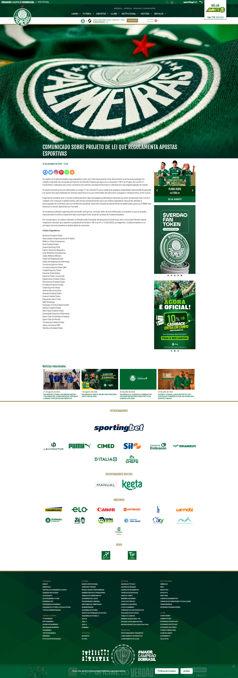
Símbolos (164, 584)
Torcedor (47, 581)
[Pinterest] (61, 172)
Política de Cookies (167, 671)
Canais (74, 14)
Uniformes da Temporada (92, 604)
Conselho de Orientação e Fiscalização (175, 601)
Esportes (101, 14)
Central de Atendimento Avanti (55, 590)
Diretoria (164, 595)
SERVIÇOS (158, 14)
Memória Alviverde (128, 598)
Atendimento (165, 636)
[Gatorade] (132, 509)
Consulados (47, 595)
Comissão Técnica (89, 587)
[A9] (158, 509)
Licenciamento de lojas (130, 639)
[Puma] (79, 446)
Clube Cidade (165, 616)
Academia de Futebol (90, 610)
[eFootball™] (119, 531)
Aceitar (186, 671)
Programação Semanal (91, 601)
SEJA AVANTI (175, 199)
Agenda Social (165, 618)
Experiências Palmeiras (52, 604)
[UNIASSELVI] (184, 446)
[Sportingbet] (119, 428)
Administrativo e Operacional (93, 593)
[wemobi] (184, 509)
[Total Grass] (106, 520)
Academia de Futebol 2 (90, 616)
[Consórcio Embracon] (158, 446)
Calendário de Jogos (90, 598)
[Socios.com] (54, 520)
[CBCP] (132, 555)
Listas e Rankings (127, 607)
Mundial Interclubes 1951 (131, 619)
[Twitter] (50, 172)
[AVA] (184, 520)
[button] (168, 275)
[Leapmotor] (53, 446)
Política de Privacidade (52, 639)
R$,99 (175, 191)
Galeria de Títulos (128, 584)
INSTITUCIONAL (129, 14)
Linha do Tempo (127, 595)
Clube (114, 14)
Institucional (166, 581)
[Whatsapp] (66, 172)
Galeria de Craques (128, 587)
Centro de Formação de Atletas (94, 613)
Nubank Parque (87, 607)
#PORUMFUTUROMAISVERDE (170, 607)
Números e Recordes (129, 604)
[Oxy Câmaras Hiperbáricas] (158, 520)
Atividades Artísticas (168, 624)
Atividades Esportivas (169, 621)
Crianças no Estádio (50, 593)
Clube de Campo (166, 633)
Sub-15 (84, 624)
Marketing (125, 630)
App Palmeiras (48, 621)
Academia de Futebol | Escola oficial (57, 607)
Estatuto (164, 593)
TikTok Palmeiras (49, 633)
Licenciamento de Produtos (132, 636)
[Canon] (106, 509)
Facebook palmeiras (50, 624)
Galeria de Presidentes (130, 590)
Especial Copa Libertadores (132, 621)
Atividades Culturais (168, 627)
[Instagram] (56, 172)
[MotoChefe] (132, 459)
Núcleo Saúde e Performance (93, 590)
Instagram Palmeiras (51, 627)
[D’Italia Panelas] (106, 459)
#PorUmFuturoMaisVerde (144, 8)
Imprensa (128, 8)
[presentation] (157, 190)
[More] (72, 172)
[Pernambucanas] (54, 509)
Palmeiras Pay (48, 601)
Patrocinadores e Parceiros (132, 633)
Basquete (85, 636)
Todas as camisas (128, 616)
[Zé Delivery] (80, 520)
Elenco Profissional (90, 584)
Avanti (45, 584)
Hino (162, 587)
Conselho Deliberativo (169, 598)
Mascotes (164, 590)
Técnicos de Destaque (129, 593)
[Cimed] (106, 446)
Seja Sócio (164, 639)
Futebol (87, 14)
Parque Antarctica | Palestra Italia (135, 624)
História (145, 14)
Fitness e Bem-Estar (168, 630)
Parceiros (118, 8)
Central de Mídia (49, 616)
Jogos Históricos (128, 601)
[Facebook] (45, 172)
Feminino (85, 627)
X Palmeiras (47, 630)
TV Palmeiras (48, 618)
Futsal (84, 639)
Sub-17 (84, 621)
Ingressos (132, 20)
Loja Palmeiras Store (51, 598)
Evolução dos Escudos (130, 613)
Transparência (166, 604)
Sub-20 (84, 619)
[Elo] (80, 509)
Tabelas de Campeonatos (91, 595)
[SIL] (132, 446)
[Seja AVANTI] (215, 8)
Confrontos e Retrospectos (132, 610)
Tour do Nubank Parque (52, 610)
